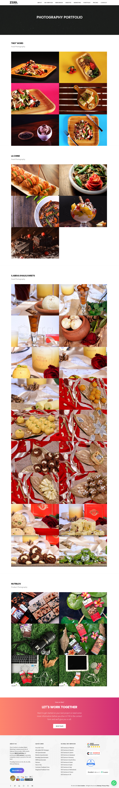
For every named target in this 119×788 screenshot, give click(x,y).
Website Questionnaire (41, 755)
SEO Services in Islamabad (68, 755)
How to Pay (38, 765)
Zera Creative (81, 785)
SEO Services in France (67, 772)
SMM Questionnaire (40, 760)
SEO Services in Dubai (67, 762)
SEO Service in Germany (67, 757)
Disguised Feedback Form (42, 769)
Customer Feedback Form (42, 767)
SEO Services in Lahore (67, 752)
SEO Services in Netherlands (68, 769)
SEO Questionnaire (40, 752)
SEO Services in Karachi (67, 750)
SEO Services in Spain (66, 765)
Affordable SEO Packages (42, 750)
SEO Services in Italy (66, 767)
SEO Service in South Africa (68, 760)
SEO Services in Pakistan (67, 748)
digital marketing (19, 753)
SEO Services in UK (66, 774)
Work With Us (17, 770)
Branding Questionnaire (41, 757)
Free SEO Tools (39, 748)
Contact (104, 2)
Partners (37, 762)
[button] (114, 783)
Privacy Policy (105, 785)
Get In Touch (59, 726)
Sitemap (99, 785)
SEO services (20, 755)
